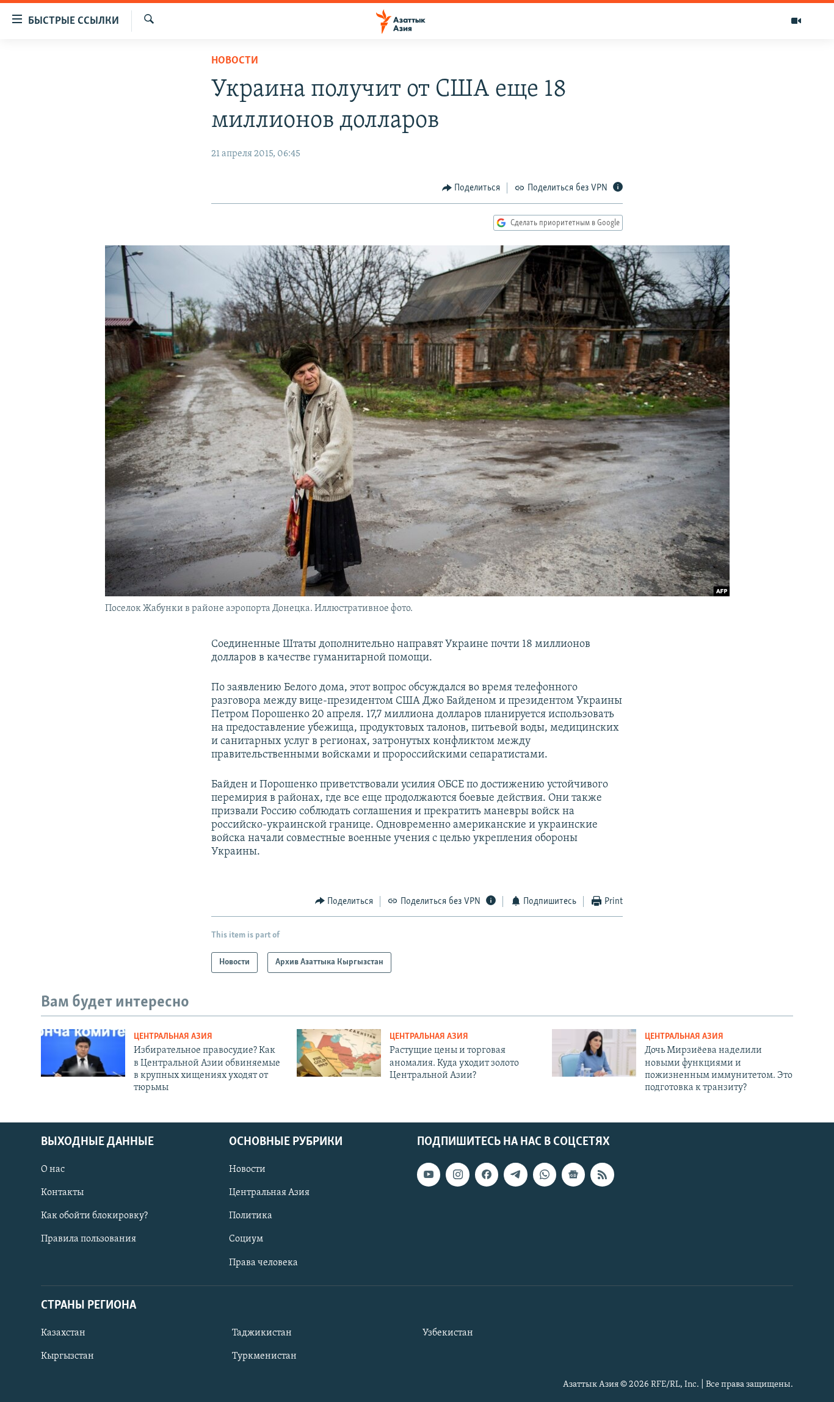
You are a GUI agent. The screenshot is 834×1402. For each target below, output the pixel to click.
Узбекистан (447, 1333)
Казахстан (63, 1333)
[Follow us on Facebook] (486, 1174)
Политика (250, 1216)
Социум (246, 1239)
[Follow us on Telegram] (515, 1174)
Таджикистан (262, 1333)
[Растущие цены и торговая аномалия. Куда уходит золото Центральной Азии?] (339, 1053)
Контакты (62, 1193)
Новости (234, 61)
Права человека (263, 1262)
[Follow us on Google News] (573, 1174)
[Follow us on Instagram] (457, 1174)
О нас (53, 1169)
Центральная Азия (173, 1036)
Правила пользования (88, 1239)
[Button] (471, 188)
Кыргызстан (67, 1356)
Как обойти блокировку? (94, 1216)
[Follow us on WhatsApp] (544, 1174)
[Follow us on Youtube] (428, 1174)
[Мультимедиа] (796, 20)
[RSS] (602, 1174)
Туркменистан (264, 1356)
